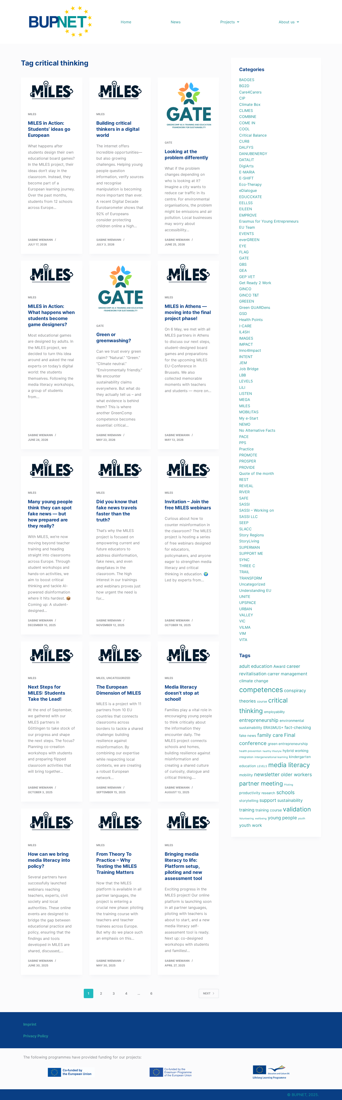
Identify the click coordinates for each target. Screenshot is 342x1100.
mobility (246, 775)
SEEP (243, 522)
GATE (168, 142)
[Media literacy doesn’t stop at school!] (188, 655)
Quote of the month (256, 473)
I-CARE (245, 326)
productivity (249, 793)
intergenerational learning (271, 757)
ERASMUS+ (273, 727)
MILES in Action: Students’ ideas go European (49, 129)
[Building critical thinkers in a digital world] (120, 91)
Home (126, 22)
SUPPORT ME (251, 553)
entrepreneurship (258, 720)
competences (261, 690)
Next (207, 993)
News (176, 22)
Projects (227, 22)
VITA (243, 639)
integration (246, 757)
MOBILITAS (248, 412)
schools (285, 792)
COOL (244, 129)
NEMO (244, 424)
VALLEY (246, 615)
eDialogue (248, 190)
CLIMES (246, 110)
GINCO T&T (249, 295)
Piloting (288, 784)
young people (282, 818)
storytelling (248, 800)
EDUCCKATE (250, 196)
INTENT (246, 356)
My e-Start (248, 418)
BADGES (246, 79)
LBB (242, 375)
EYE (242, 246)
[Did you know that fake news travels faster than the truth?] (120, 469)
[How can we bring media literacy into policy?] (51, 822)
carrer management (287, 673)
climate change (253, 680)
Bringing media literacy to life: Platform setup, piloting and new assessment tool (183, 866)
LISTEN (245, 393)
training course (268, 810)
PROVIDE (247, 467)
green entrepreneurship (288, 743)
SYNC (244, 559)
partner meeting (261, 783)
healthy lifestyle (272, 751)
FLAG (244, 252)
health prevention (250, 751)
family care (270, 735)
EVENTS (246, 233)
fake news (247, 735)
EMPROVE (248, 215)
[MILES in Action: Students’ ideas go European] (51, 91)
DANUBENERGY (253, 153)
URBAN (245, 609)
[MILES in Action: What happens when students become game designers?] (51, 274)
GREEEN (246, 301)
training (246, 809)
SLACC (245, 529)
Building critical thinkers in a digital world (117, 129)
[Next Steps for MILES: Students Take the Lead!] (51, 655)
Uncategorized (118, 678)
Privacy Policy (35, 1036)
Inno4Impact (250, 350)
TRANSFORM (250, 578)
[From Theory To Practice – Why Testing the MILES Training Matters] (120, 822)
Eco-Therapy (250, 184)
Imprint (29, 1024)
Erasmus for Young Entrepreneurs (268, 221)
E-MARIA (247, 172)
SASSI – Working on (256, 510)
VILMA (245, 627)
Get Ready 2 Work (255, 282)
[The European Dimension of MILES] (120, 655)
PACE (244, 436)
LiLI (242, 387)
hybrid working (295, 750)
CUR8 (244, 141)
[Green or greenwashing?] (120, 289)
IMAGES (246, 338)
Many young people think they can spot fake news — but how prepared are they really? (50, 514)
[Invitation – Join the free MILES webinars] (188, 469)
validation (297, 809)
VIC (242, 621)
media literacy (289, 765)
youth (301, 818)
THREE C (247, 565)
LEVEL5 (246, 381)
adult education (255, 666)
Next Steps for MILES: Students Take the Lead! (46, 693)
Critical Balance (253, 135)
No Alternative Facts (257, 430)
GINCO (245, 288)
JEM (243, 362)
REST (243, 479)
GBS (243, 264)
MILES (32, 114)
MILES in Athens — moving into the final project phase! (188, 312)
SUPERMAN (249, 547)
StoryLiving (249, 541)
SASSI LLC (248, 516)
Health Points (251, 319)
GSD (243, 313)
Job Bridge (248, 368)
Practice (246, 449)
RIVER (244, 492)
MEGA (244, 399)
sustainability (290, 800)
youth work (250, 825)
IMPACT (246, 344)
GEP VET (247, 276)
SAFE (243, 498)
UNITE (244, 596)
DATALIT (246, 159)
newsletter (267, 774)
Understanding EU (255, 590)
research (268, 793)
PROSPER (247, 461)
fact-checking (298, 727)
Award (279, 666)
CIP (242, 98)
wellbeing (261, 818)
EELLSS (246, 202)
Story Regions (251, 535)
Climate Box (250, 104)
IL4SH (244, 332)
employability (274, 712)
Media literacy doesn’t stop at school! (182, 693)
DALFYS (246, 147)
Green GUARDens (254, 307)
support (267, 800)
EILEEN (245, 209)
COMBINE (247, 116)
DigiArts (246, 166)
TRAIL (244, 571)
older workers (296, 774)
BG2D (244, 85)
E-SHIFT (246, 178)
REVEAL (246, 485)
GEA (243, 270)
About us (287, 22)
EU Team (247, 227)
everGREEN (249, 239)
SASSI (244, 504)
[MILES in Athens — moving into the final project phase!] (188, 274)
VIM (242, 633)
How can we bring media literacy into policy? (49, 860)
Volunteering (246, 818)
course (262, 701)
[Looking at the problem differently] (188, 105)
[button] (229, 22)
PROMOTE (248, 455)
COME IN (247, 123)
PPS (242, 442)
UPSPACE (247, 602)
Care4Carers (250, 92)
